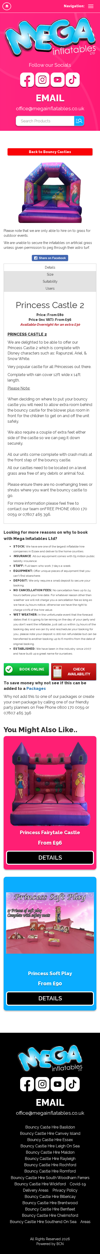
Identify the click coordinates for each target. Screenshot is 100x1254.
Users (50, 288)
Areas (85, 1221)
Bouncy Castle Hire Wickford (40, 1184)
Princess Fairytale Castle (50, 832)
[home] (6, 6)
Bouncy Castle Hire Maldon (50, 1152)
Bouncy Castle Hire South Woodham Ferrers (50, 1177)
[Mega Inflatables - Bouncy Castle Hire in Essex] (50, 37)
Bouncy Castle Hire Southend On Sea (43, 1221)
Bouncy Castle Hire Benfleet (50, 1209)
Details (50, 267)
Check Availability (79, 671)
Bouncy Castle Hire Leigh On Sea (50, 1146)
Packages (36, 688)
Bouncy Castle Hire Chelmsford (50, 1215)
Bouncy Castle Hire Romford (50, 1171)
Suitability (50, 281)
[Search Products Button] (79, 121)
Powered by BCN (50, 1244)
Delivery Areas (36, 1190)
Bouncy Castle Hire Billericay (50, 1196)
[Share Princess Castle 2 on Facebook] (50, 258)
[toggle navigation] (90, 6)
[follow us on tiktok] (73, 80)
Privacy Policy (64, 1190)
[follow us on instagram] (42, 80)
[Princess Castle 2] (50, 192)
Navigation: (74, 6)
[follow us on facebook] (27, 80)
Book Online (31, 669)
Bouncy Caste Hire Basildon (50, 1127)
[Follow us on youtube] (58, 80)
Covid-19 (78, 1184)
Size (50, 274)
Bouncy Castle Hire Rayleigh (50, 1158)
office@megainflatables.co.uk (50, 108)
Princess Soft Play (50, 973)
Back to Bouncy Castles (50, 152)
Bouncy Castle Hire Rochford (50, 1165)
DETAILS (50, 857)
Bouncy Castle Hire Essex (50, 1139)
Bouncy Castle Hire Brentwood (50, 1203)
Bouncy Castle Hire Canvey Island (50, 1133)
